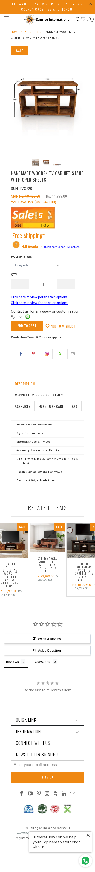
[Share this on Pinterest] (33, 354)
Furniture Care (51, 406)
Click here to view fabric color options (39, 303)
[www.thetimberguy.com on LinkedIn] (64, 794)
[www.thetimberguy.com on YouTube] (30, 794)
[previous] (16, 99)
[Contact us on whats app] (27, 317)
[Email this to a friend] (72, 354)
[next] (79, 99)
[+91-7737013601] (13, 317)
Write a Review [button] (49, 639)
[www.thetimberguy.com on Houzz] (55, 794)
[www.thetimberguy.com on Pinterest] (38, 794)
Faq (74, 406)
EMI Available (32, 246)
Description (25, 383)
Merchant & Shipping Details (39, 394)
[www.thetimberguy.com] (47, 19)
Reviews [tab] (12, 661)
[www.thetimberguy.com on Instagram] (47, 794)
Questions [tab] (42, 661)
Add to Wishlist (63, 326)
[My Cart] (91, 19)
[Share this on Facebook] (21, 354)
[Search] (77, 19)
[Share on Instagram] (47, 354)
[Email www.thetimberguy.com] (72, 794)
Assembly (22, 406)
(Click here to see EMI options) (62, 246)
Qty (14, 274)
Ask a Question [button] (49, 650)
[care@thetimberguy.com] (20, 317)
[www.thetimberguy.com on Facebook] (22, 794)
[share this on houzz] (60, 354)
